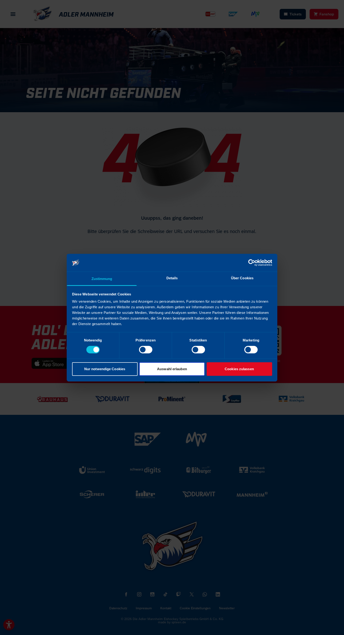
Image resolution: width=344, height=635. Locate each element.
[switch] (145, 349)
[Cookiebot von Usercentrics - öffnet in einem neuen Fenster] (251, 262)
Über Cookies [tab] (242, 278)
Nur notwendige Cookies (104, 369)
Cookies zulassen (239, 369)
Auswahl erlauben (172, 369)
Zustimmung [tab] (101, 279)
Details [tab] (172, 278)
